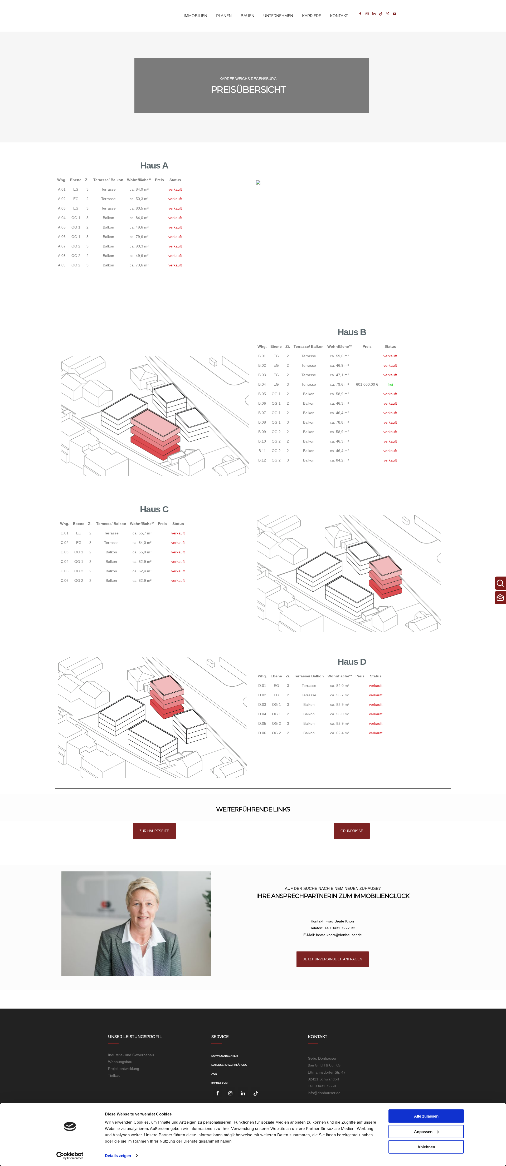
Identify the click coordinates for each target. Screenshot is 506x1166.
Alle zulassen (426, 1116)
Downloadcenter (224, 1055)
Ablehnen (426, 1147)
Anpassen (423, 1131)
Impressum (219, 1082)
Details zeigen (118, 1155)
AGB (214, 1073)
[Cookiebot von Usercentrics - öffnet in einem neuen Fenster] (70, 1156)
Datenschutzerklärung (229, 1064)
